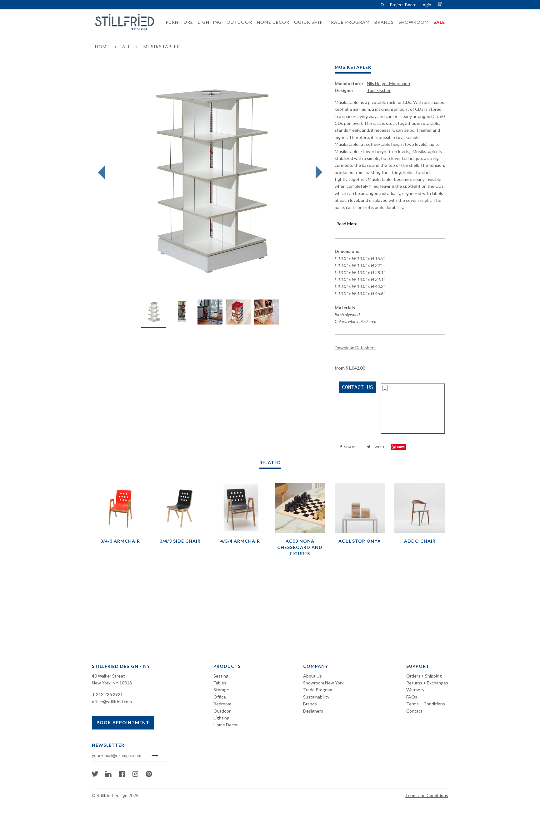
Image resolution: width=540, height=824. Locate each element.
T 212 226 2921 (107, 694)
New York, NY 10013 (112, 682)
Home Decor (225, 724)
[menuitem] (177, 22)
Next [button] (317, 172)
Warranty (415, 689)
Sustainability (316, 696)
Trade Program (317, 689)
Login (426, 4)
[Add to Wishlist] (413, 408)
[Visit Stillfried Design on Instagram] (135, 775)
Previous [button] (103, 172)
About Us (312, 675)
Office (219, 696)
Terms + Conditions (425, 703)
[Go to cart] (441, 4)
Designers (313, 711)
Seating (220, 675)
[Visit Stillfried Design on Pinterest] (149, 775)
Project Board (403, 4)
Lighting (221, 717)
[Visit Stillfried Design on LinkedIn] (108, 775)
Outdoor (222, 711)
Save (401, 446)
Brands (310, 703)
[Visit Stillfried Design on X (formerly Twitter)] (95, 775)
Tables (219, 682)
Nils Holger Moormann (388, 83)
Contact (414, 711)
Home (102, 46)
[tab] (153, 313)
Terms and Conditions (426, 795)
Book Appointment (123, 722)
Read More (347, 223)
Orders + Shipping (424, 675)
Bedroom (222, 703)
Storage (221, 689)
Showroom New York (323, 682)
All (126, 46)
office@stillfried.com (112, 701)
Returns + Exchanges (427, 682)
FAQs (411, 696)
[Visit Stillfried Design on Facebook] (122, 775)
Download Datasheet (355, 347)
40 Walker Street (108, 675)
